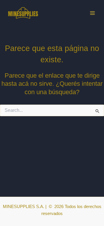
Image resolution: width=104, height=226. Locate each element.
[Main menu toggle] (92, 13)
